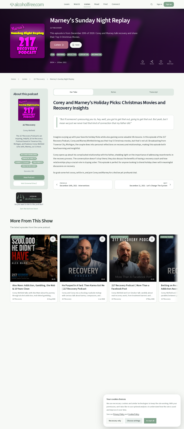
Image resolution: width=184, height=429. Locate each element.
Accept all (150, 420)
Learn (67, 4)
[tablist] (113, 92)
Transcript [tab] (153, 92)
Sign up (169, 4)
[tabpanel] (113, 135)
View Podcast (29, 177)
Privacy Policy (118, 414)
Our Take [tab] (73, 92)
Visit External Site (28, 183)
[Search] (152, 4)
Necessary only (115, 420)
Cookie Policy (133, 414)
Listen (87, 4)
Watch (77, 4)
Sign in (159, 4)
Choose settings (133, 420)
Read (96, 4)
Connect (116, 4)
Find (105, 4)
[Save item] (53, 239)
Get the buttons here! (29, 208)
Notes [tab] (113, 92)
